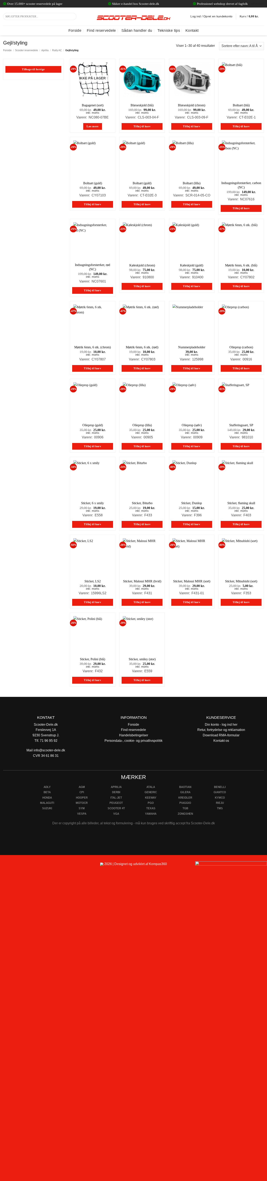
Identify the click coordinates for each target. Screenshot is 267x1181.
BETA (47, 792)
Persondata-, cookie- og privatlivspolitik (133, 740)
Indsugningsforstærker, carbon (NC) (241, 185)
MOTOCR (82, 802)
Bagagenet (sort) (92, 105)
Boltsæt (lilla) (191, 183)
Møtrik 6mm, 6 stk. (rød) (142, 347)
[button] (252, 16)
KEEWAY (150, 797)
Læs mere (93, 126)
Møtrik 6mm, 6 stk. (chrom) (92, 347)
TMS (220, 808)
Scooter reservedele (26, 50)
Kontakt (192, 30)
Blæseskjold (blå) (142, 105)
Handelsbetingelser (133, 735)
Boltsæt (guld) (92, 183)
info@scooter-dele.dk (49, 750)
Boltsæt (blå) (241, 105)
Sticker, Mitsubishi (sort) (241, 581)
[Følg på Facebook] (4, 865)
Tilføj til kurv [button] (142, 126)
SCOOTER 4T (116, 808)
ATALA (150, 787)
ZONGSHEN (185, 813)
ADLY (47, 787)
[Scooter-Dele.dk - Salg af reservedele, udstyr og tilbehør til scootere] (133, 16)
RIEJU (220, 802)
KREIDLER (185, 797)
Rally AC (57, 50)
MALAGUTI (47, 802)
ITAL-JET (116, 797)
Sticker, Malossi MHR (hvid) (142, 581)
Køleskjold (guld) (191, 265)
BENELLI (220, 787)
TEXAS (150, 808)
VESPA (81, 813)
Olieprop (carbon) (241, 347)
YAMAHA (150, 813)
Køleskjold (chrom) (142, 265)
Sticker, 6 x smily (92, 503)
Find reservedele (101, 30)
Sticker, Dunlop (191, 503)
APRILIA (116, 787)
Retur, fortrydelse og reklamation (221, 730)
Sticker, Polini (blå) (92, 659)
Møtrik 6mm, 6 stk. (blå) (241, 265)
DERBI (116, 792)
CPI (81, 792)
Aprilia (45, 50)
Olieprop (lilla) (142, 425)
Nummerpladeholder (191, 347)
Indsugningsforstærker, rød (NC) (92, 267)
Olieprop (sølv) (192, 425)
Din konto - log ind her (221, 724)
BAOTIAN (185, 787)
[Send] (72, 16)
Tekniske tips (168, 30)
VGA (116, 813)
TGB (185, 808)
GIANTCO (220, 792)
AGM (82, 787)
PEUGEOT (116, 802)
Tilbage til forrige (33, 69)
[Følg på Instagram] (14, 865)
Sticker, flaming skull (241, 503)
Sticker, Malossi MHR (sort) (191, 581)
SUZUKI (47, 808)
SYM (82, 808)
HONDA (47, 797)
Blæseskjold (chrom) (191, 105)
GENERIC (151, 792)
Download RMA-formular (221, 735)
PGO (151, 802)
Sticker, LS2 (92, 581)
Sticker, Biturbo (142, 503)
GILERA (185, 792)
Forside (74, 30)
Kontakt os (221, 740)
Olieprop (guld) (92, 425)
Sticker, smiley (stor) (142, 659)
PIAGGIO (185, 802)
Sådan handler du (136, 30)
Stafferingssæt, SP (241, 425)
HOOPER (82, 797)
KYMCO (220, 797)
